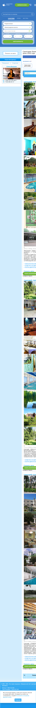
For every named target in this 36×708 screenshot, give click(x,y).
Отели (19, 18)
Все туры (25, 18)
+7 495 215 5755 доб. (9, 80)
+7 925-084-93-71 (8, 82)
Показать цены (29, 271)
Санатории (11, 18)
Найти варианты (18, 41)
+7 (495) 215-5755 (10, 688)
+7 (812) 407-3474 (14, 689)
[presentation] (24, 247)
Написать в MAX (22, 5)
